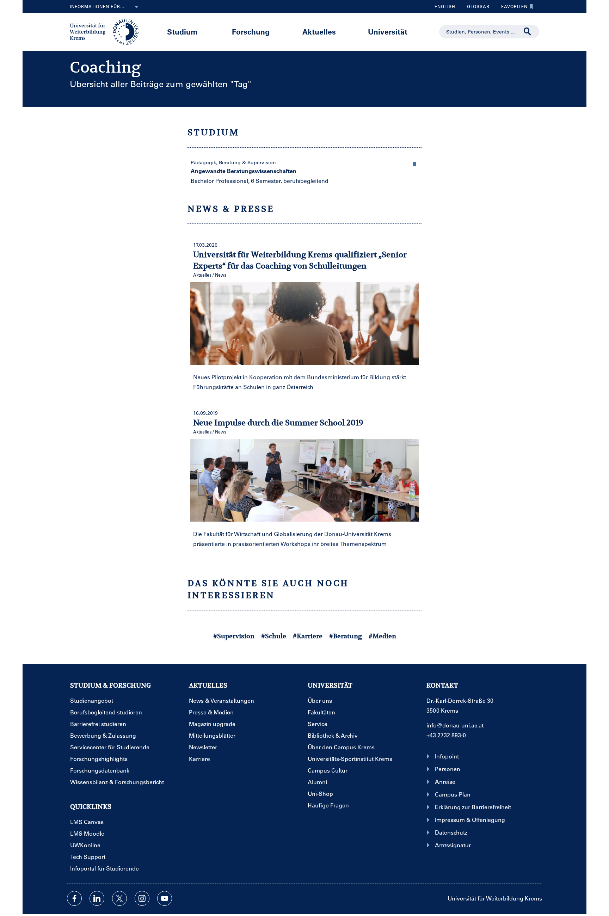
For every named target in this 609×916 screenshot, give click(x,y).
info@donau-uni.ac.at (455, 725)
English (445, 6)
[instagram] (142, 898)
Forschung (251, 31)
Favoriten (512, 8)
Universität (387, 31)
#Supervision (233, 636)
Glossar (476, 8)
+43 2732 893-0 (446, 735)
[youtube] (164, 898)
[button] (415, 163)
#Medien (382, 636)
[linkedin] (97, 898)
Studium (182, 31)
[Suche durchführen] (527, 31)
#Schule (273, 636)
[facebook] (74, 898)
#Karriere (307, 636)
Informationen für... (97, 6)
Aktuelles (319, 31)
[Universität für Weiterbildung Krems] (108, 31)
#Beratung (345, 636)
